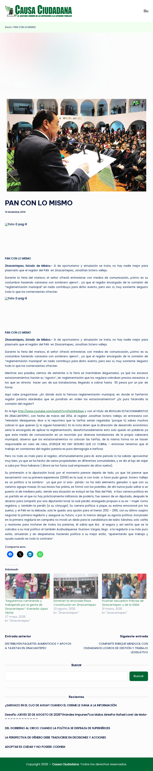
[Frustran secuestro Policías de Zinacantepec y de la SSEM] (124, 586)
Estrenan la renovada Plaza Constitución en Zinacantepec (75, 603)
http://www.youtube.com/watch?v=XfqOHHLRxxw (51, 411)
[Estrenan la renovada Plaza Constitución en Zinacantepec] (76, 586)
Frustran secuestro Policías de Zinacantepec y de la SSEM (123, 603)
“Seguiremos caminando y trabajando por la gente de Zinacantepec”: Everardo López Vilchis (26, 607)
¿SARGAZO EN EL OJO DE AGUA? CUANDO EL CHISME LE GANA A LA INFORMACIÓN (61, 705)
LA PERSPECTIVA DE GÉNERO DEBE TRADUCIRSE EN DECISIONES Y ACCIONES (56, 737)
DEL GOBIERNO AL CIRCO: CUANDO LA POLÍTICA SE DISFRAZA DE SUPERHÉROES (57, 728)
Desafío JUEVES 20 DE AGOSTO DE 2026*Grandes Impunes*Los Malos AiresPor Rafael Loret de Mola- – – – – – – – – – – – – (76, 717)
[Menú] (146, 11)
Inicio (8, 27)
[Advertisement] (76, 62)
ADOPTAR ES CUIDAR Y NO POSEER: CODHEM (35, 747)
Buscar (76, 665)
